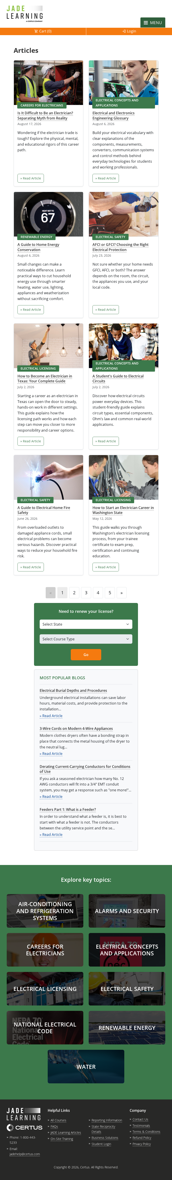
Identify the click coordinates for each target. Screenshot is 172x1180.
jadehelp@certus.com (25, 1154)
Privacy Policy (142, 1144)
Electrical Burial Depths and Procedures (73, 690)
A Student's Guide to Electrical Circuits (118, 378)
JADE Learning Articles (66, 1132)
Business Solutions (105, 1137)
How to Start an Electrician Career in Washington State (123, 510)
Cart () (45, 31)
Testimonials (141, 1125)
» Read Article (30, 178)
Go (86, 654)
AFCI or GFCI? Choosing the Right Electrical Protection (120, 247)
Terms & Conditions (146, 1131)
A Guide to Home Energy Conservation (38, 247)
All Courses (58, 1120)
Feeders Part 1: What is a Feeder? (68, 809)
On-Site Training (62, 1139)
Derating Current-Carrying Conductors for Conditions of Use (85, 769)
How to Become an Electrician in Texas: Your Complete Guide (44, 378)
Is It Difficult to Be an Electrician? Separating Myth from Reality (45, 115)
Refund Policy (142, 1137)
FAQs (54, 1126)
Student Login (101, 1144)
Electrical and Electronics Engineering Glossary (113, 115)
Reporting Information (107, 1120)
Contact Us (140, 1119)
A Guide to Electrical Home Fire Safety (43, 510)
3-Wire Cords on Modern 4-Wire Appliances (76, 728)
